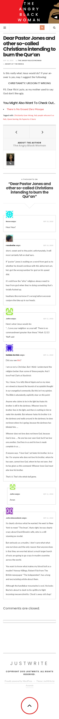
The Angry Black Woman (29, 12)
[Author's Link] (10, 163)
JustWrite (29, 663)
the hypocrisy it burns (27, 119)
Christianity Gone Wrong (23, 115)
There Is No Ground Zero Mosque (25, 109)
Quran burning (12, 119)
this (18, 360)
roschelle (10, 245)
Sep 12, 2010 (48, 518)
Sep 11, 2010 (48, 319)
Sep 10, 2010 (48, 221)
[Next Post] (43, 132)
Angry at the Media (14, 64)
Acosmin (29, 685)
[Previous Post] (16, 132)
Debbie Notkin (12, 355)
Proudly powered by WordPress (18, 681)
